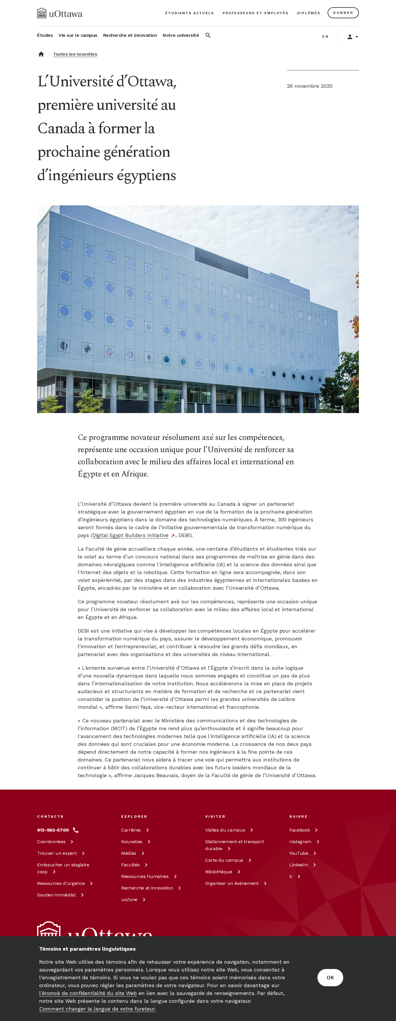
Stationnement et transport (234, 845)
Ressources (61, 883)
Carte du (224, 860)
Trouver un (57, 853)
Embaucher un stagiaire (63, 868)
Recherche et (147, 888)
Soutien (56, 895)
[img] (59, 13)
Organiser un (232, 883)
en (325, 36)
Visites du (225, 830)
